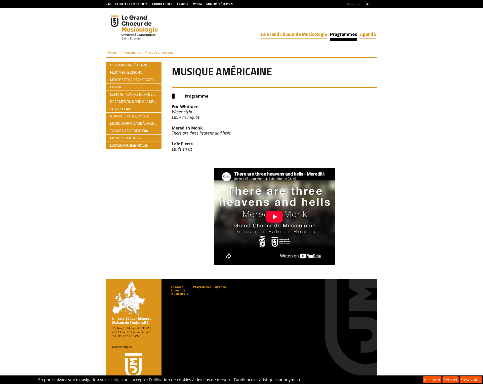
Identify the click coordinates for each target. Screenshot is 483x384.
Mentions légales (122, 347)
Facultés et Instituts (131, 4)
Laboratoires (162, 4)
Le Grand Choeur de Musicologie (294, 34)
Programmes (343, 34)
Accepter (432, 379)
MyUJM (197, 4)
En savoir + (470, 379)
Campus (182, 4)
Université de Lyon (219, 4)
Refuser (450, 379)
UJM (108, 4)
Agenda (368, 34)
